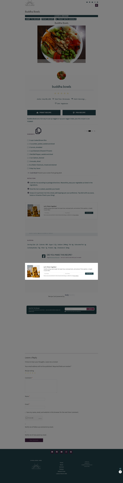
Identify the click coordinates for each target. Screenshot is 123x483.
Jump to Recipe (32, 19)
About (61, 465)
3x (94, 131)
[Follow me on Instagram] (94, 2)
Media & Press (61, 471)
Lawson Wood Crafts (61, 473)
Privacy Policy (87, 466)
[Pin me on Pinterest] (97, 2)
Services (61, 467)
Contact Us (87, 461)
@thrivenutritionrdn (54, 257)
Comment (28, 378)
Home (61, 462)
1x (89, 131)
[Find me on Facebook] (89, 2)
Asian (52, 233)
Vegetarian (64, 103)
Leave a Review (61, 16)
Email (27, 404)
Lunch (47, 233)
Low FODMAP (44, 233)
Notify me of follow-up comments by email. (39, 427)
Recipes (61, 469)
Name (27, 396)
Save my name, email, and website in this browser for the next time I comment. (52, 412)
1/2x (87, 131)
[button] (96, 5)
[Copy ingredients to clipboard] (38, 127)
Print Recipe (48, 19)
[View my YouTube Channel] (92, 2)
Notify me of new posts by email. (36, 435)
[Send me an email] (87, 2)
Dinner (42, 233)
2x (92, 131)
